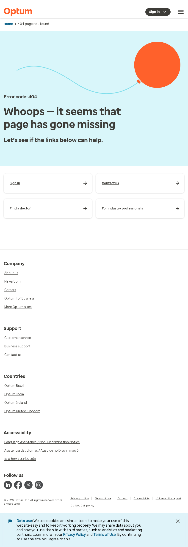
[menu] (180, 12)
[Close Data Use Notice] (178, 521)
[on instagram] (39, 485)
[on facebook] (18, 485)
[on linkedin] (8, 485)
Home (8, 24)
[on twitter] (28, 485)
